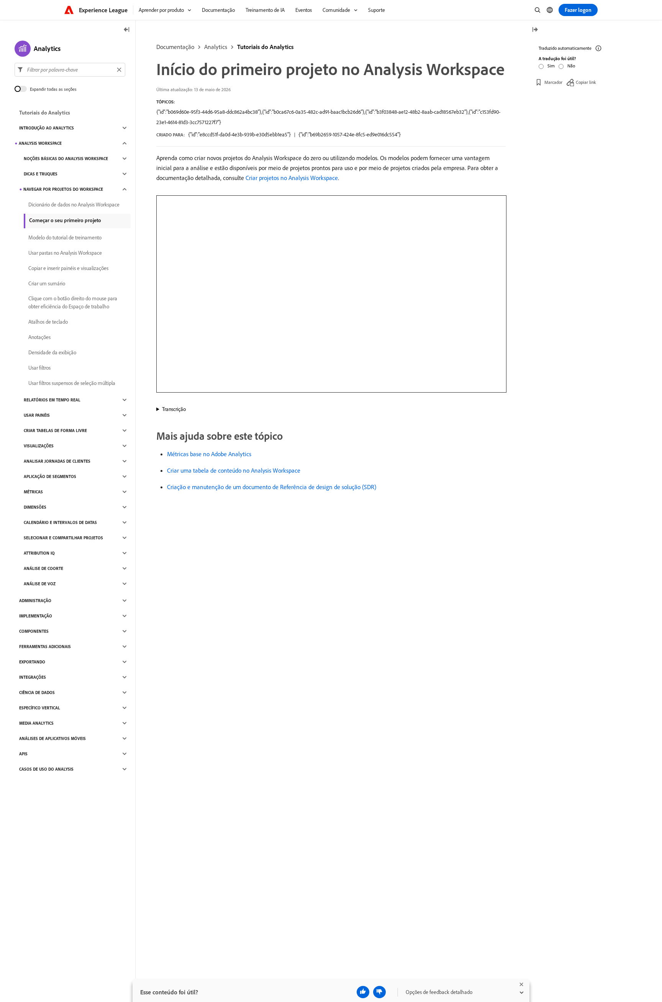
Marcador (553, 82)
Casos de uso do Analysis (46, 769)
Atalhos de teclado (48, 321)
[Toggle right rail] (534, 30)
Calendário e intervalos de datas (60, 522)
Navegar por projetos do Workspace (63, 189)
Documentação (175, 47)
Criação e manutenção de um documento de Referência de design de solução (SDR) (271, 487)
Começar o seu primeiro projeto (65, 220)
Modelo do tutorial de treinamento (65, 237)
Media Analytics (36, 723)
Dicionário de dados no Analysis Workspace (74, 204)
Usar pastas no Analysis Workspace (65, 252)
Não (571, 66)
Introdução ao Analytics (46, 128)
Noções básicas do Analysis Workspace (66, 158)
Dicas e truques (40, 174)
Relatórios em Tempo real (52, 400)
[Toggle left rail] (126, 30)
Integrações (32, 677)
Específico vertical (39, 708)
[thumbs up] (363, 992)
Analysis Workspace (40, 143)
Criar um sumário (46, 283)
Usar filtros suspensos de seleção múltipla (71, 383)
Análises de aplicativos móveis (52, 738)
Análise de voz (40, 583)
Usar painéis (37, 415)
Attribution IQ (39, 553)
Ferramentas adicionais (45, 646)
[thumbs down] (379, 992)
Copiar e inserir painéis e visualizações (68, 268)
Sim (551, 66)
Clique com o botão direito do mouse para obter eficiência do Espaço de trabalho (72, 302)
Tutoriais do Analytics (265, 47)
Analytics (215, 47)
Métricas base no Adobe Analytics (209, 454)
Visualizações (39, 446)
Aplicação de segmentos (50, 476)
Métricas (33, 491)
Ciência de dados (37, 692)
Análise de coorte (43, 568)
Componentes (34, 631)
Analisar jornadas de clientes (57, 461)
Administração (35, 600)
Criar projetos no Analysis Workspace (292, 178)
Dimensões (35, 507)
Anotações (39, 337)
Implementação (35, 616)
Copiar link (586, 82)
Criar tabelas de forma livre (55, 430)
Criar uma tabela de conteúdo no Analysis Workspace (233, 470)
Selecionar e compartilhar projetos (63, 537)
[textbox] (70, 70)
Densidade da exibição (52, 352)
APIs (23, 753)
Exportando (32, 662)
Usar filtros (39, 367)
